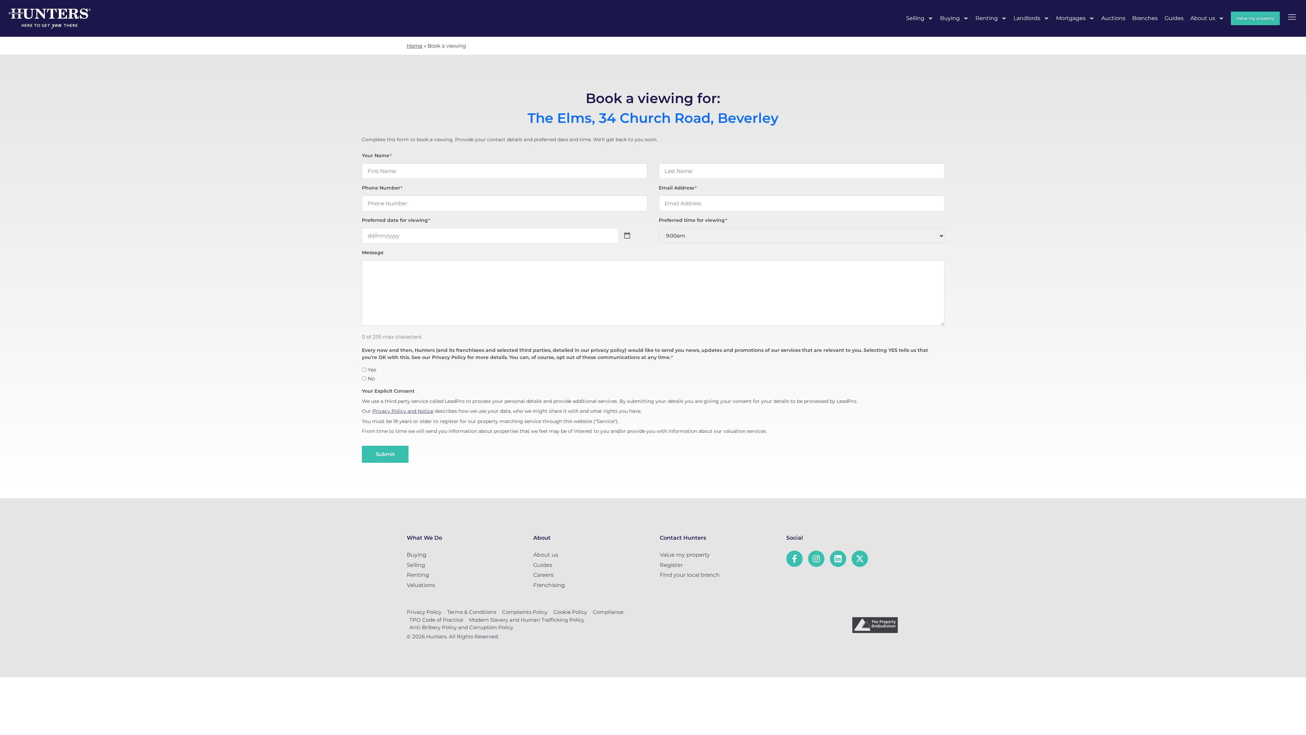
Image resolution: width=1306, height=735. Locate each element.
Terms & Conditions (471, 612)
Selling (915, 18)
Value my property (685, 555)
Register (671, 565)
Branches (1145, 18)
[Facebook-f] (794, 559)
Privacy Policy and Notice (402, 411)
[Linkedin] (838, 559)
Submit (385, 454)
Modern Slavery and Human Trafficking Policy (526, 620)
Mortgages (1071, 18)
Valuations (421, 585)
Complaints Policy (525, 612)
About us (1202, 18)
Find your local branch (690, 575)
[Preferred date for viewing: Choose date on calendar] (627, 235)
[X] (860, 559)
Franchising (549, 585)
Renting (986, 18)
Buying (950, 18)
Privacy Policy (424, 612)
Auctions (1113, 18)
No (371, 378)
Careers (543, 575)
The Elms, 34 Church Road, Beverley (653, 118)
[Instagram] (816, 559)
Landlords (1027, 18)
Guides (1174, 18)
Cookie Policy (570, 612)
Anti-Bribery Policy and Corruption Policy (461, 627)
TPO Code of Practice (436, 620)
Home (414, 46)
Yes (372, 369)
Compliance (608, 612)
